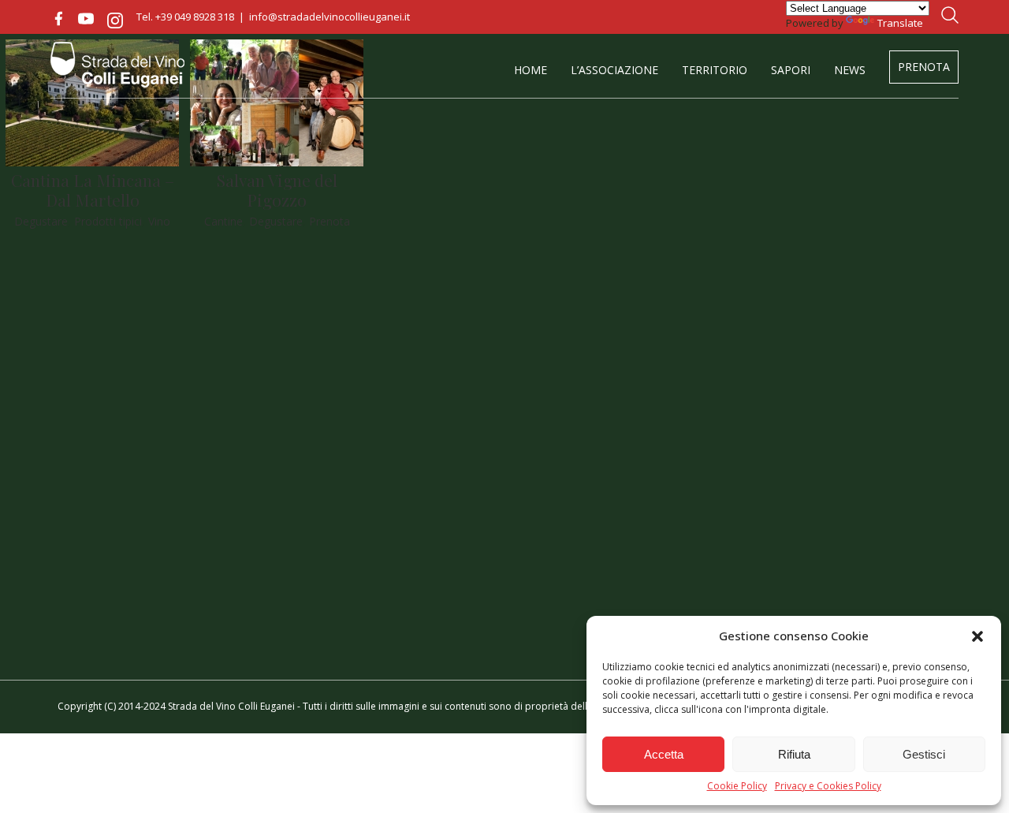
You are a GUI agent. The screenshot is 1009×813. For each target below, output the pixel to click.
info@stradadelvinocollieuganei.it (329, 16)
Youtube (86, 19)
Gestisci (924, 754)
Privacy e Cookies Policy (828, 786)
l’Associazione (614, 69)
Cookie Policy (737, 786)
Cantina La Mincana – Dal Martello (92, 190)
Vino (159, 221)
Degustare (41, 221)
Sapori (790, 69)
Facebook (58, 19)
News (850, 69)
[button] (977, 636)
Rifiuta (794, 754)
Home (530, 69)
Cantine (223, 221)
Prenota (924, 66)
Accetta (663, 754)
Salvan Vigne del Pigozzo (277, 190)
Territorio (714, 69)
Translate (900, 23)
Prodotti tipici (108, 221)
